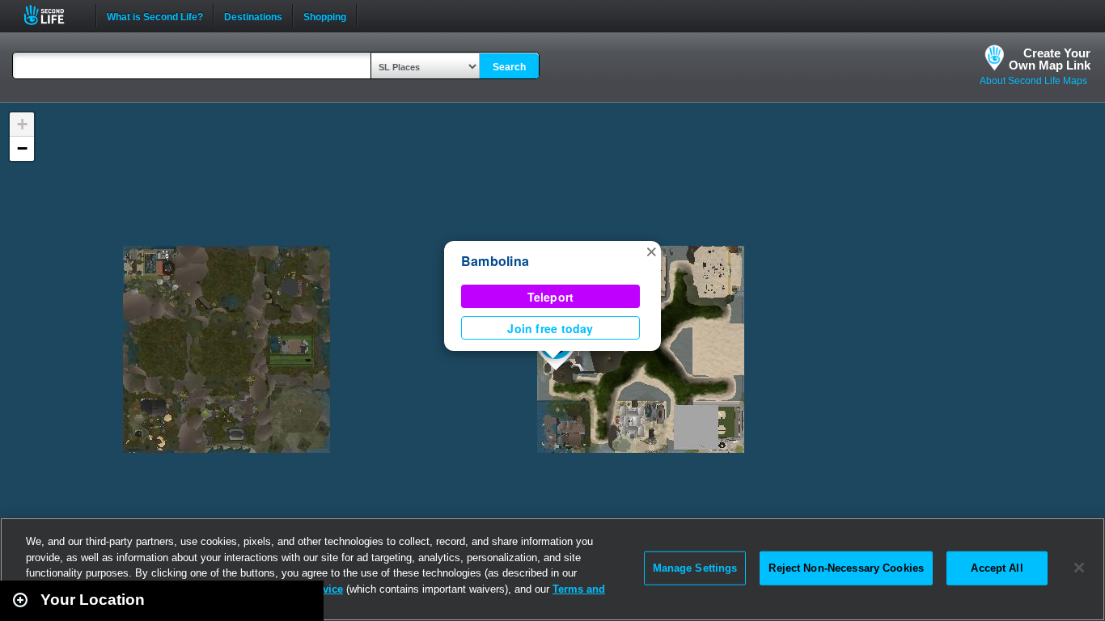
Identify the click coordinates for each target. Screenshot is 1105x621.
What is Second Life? (155, 15)
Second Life (53, 15)
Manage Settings (695, 568)
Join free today (550, 328)
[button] (651, 250)
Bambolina (495, 260)
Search (509, 67)
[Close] (1079, 567)
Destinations (253, 15)
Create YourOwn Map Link (1049, 59)
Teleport (550, 297)
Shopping (324, 15)
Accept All (996, 568)
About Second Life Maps (1033, 81)
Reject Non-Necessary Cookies (846, 568)
